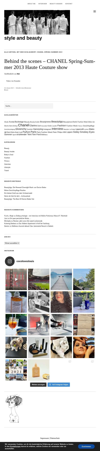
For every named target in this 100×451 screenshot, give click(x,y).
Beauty (6, 90)
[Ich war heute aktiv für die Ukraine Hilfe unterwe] (84, 324)
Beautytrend (68, 122)
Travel (6, 170)
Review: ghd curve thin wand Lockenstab (27, 221)
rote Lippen (68, 132)
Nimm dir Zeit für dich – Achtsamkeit (17, 196)
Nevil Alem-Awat (13, 132)
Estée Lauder (52, 126)
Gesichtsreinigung (9, 129)
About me (31, 3)
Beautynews (45, 122)
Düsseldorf (44, 126)
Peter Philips (57, 132)
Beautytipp (57, 121)
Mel (18, 74)
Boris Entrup (13, 126)
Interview (42, 3)
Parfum (26, 132)
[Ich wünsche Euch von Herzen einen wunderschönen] (16, 370)
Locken (86, 129)
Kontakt (68, 3)
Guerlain (30, 129)
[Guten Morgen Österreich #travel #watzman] (84, 279)
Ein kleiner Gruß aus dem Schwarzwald (18, 193)
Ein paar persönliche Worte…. (20, 218)
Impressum (44, 438)
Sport (14, 135)
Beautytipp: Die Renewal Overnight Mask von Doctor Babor (25, 187)
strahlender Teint (24, 134)
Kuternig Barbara (10, 223)
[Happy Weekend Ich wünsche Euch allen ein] (61, 347)
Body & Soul (8, 155)
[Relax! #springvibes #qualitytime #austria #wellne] (61, 279)
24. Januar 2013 (9, 88)
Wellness (44, 135)
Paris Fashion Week (44, 132)
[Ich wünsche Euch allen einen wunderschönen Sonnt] (16, 324)
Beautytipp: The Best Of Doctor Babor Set (19, 199)
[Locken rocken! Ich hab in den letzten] (61, 302)
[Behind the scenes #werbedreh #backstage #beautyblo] (61, 324)
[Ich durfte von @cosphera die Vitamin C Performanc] (61, 370)
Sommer (8, 134)
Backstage (19, 122)
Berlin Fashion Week (80, 122)
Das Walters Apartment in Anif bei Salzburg (34, 223)
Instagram (47, 129)
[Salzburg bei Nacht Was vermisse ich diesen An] (84, 370)
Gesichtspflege (88, 126)
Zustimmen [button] (86, 446)
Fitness (80, 126)
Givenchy (20, 128)
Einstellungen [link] (15, 446)
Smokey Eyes (87, 132)
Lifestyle (7, 167)
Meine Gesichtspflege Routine (14, 190)
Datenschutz (55, 438)
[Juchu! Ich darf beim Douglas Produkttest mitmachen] (84, 302)
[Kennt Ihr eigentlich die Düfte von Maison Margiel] (16, 302)
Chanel (23, 125)
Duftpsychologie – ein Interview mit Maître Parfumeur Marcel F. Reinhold (41, 216)
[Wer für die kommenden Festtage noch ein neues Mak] (38, 370)
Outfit (20, 132)
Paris (33, 132)
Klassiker (66, 129)
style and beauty (23, 38)
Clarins (33, 125)
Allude (6, 122)
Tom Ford (36, 134)
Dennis (6, 226)
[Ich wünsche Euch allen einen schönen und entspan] (38, 279)
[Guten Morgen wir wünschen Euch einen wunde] (16, 347)
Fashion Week (72, 126)
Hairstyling (38, 129)
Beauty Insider (56, 3)
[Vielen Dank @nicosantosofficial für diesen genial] (16, 279)
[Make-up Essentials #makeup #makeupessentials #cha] (38, 302)
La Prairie (72, 129)
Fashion (61, 125)
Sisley (76, 132)
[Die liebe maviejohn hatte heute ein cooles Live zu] (38, 347)
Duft (39, 126)
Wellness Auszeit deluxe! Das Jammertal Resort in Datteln (32, 226)
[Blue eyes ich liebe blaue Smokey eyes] (84, 347)
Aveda (11, 122)
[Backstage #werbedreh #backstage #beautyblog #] (38, 324)
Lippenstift (80, 129)
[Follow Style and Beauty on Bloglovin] (14, 422)
